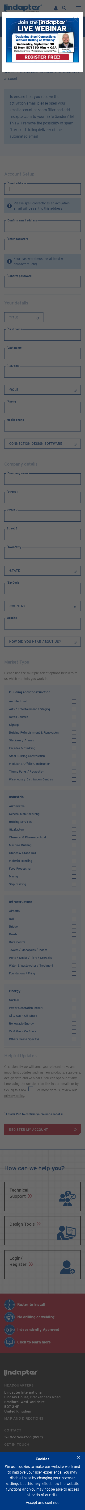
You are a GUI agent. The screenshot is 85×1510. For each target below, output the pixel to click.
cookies (23, 1466)
